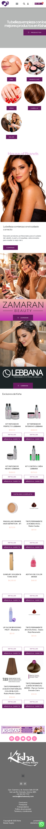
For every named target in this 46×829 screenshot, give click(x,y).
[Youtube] (23, 738)
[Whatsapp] (34, 738)
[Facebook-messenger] (28, 738)
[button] (17, 4)
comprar (10, 247)
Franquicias (23, 805)
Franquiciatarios (23, 807)
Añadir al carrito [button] (12, 439)
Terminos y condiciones (23, 811)
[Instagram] (17, 738)
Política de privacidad (23, 809)
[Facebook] (11, 738)
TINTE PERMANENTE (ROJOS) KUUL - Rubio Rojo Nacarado (34, 629)
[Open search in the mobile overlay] (24, 4)
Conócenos (23, 802)
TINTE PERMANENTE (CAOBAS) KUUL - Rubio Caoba (34, 523)
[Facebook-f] (25, 783)
